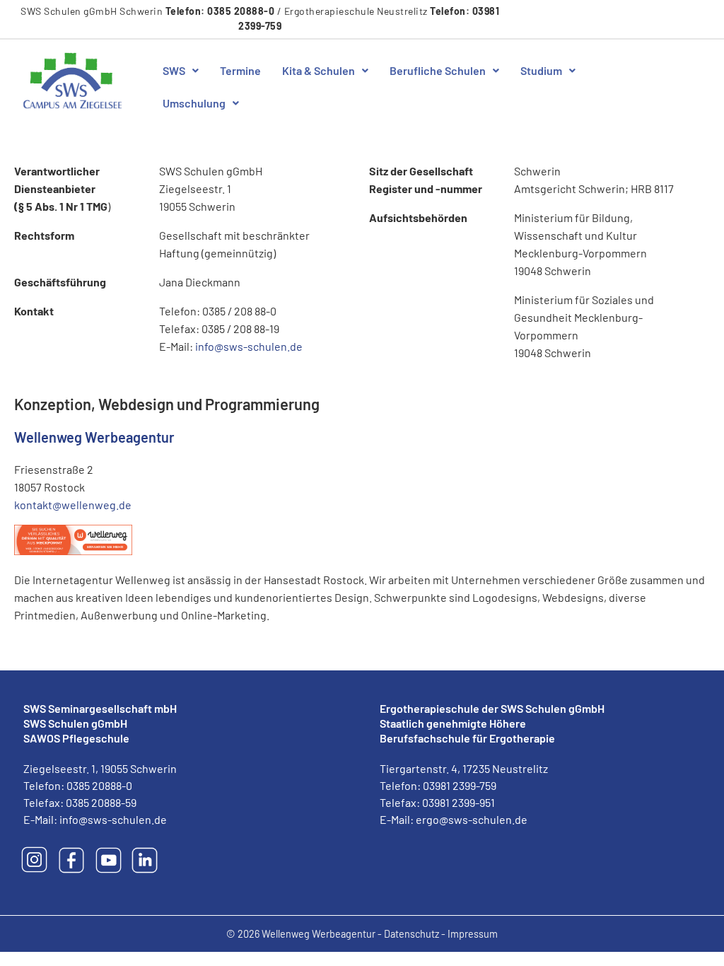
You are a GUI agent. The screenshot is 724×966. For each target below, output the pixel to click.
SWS (174, 70)
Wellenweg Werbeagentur (94, 437)
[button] (180, 70)
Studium (541, 70)
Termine (240, 70)
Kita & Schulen (318, 70)
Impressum (473, 934)
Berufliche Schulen (438, 70)
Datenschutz (411, 934)
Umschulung (194, 103)
